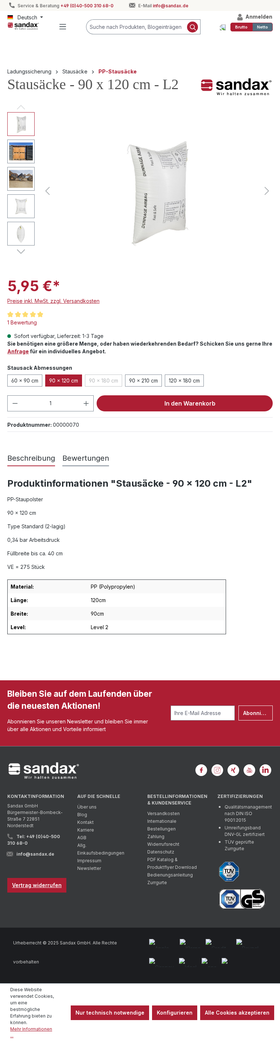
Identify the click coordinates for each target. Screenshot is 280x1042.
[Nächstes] (266, 191)
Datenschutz (160, 852)
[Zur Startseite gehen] (23, 25)
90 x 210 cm (143, 380)
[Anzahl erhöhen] (86, 403)
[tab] (31, 458)
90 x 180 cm (105, 381)
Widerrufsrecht (163, 844)
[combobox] (135, 26)
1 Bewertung (22, 322)
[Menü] (62, 26)
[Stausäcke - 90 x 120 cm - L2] (157, 190)
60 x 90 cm (24, 380)
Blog (82, 814)
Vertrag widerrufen (37, 885)
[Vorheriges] (47, 191)
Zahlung (155, 836)
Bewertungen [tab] (85, 458)
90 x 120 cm (63, 380)
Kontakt (85, 822)
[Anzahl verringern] (15, 403)
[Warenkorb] (222, 27)
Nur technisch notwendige (109, 1012)
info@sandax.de (170, 5)
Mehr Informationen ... (31, 1032)
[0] (241, 27)
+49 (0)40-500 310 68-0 (87, 5)
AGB (81, 837)
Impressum (89, 860)
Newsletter (89, 868)
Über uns (87, 807)
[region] (140, 190)
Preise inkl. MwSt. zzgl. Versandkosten (53, 301)
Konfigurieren (174, 1012)
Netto (262, 27)
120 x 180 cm (184, 380)
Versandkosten (163, 813)
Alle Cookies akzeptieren (237, 1012)
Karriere (85, 830)
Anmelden (258, 17)
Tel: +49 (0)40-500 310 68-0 (33, 840)
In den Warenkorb (189, 403)
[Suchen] (193, 26)
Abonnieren (258, 713)
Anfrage (18, 351)
